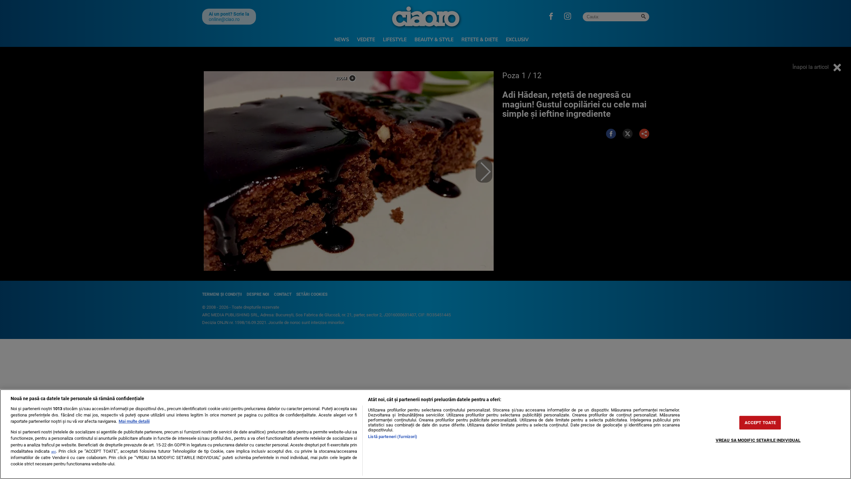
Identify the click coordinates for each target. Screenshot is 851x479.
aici (53, 451)
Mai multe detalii (134, 421)
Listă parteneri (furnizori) (392, 436)
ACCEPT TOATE (760, 422)
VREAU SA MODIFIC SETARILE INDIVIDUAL (758, 440)
